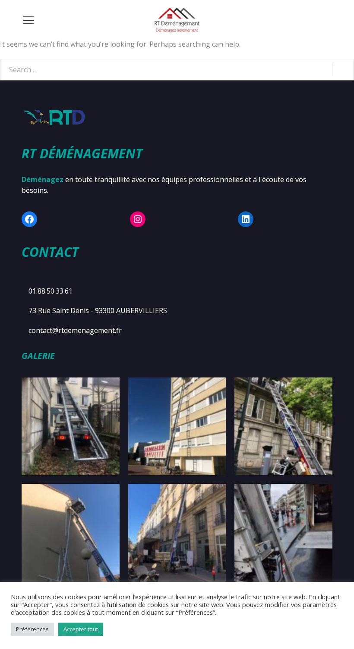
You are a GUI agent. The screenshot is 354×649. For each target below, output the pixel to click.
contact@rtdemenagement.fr (75, 330)
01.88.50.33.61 (50, 291)
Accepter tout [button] (80, 629)
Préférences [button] (32, 629)
